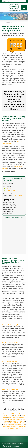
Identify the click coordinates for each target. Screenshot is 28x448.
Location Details (10, 190)
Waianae (21, 417)
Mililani (19, 419)
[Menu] (24, 7)
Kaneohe (5, 419)
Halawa (11, 415)
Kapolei (15, 417)
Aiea (18, 421)
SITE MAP (13, 445)
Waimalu (14, 426)
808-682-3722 (7, 187)
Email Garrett (18, 195)
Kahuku (22, 421)
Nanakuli (22, 423)
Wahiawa (13, 421)
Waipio (12, 428)
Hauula (5, 424)
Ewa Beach (12, 419)
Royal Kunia (21, 426)
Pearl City (17, 415)
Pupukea (11, 424)
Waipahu (9, 417)
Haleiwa (5, 423)
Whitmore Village (20, 424)
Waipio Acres (6, 426)
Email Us (8, 188)
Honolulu (6, 414)
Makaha (10, 423)
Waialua (16, 423)
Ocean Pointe (19, 428)
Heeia (7, 428)
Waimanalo (5, 421)
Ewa (23, 419)
